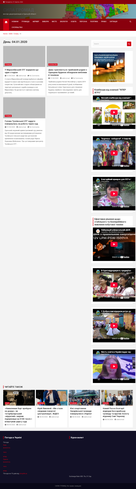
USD (81, 476)
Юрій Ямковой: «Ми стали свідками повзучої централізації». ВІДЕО (50, 411)
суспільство (17, 27)
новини (15, 21)
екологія (64, 21)
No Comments (34, 76)
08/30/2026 (11, 425)
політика (94, 21)
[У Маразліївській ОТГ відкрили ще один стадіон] (24, 56)
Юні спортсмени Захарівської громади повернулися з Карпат (81, 411)
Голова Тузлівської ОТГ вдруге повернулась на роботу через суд (21, 122)
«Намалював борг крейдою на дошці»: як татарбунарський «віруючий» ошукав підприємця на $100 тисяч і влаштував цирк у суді (18, 415)
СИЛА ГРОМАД (18, 9)
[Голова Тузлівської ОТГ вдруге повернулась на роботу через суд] (24, 107)
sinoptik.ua (23, 473)
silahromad (22, 76)
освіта (73, 21)
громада (25, 21)
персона (83, 21)
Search (129, 44)
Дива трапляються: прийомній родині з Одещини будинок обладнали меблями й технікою (67, 72)
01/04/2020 (11, 76)
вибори (45, 21)
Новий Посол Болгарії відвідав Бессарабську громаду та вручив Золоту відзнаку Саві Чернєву (116, 412)
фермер (36, 21)
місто (54, 21)
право (103, 21)
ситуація (113, 21)
